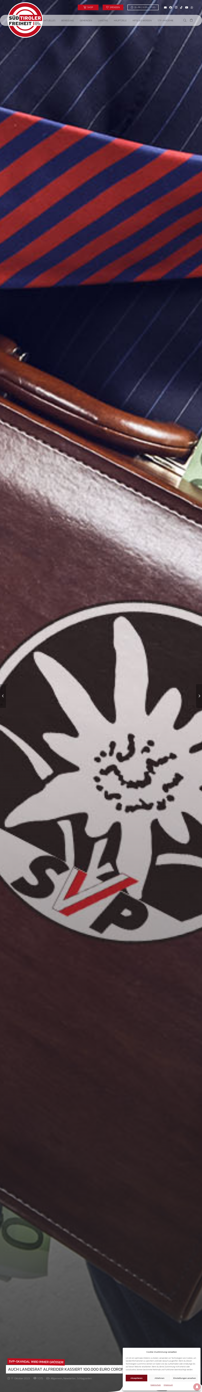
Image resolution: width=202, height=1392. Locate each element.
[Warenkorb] (191, 20)
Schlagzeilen (84, 1378)
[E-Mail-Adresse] (165, 7)
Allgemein (56, 1378)
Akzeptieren (136, 1378)
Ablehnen (159, 1378)
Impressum (168, 1385)
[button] (58, 20)
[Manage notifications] (197, 1387)
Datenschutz (156, 1385)
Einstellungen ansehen (184, 1378)
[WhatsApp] (192, 7)
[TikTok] (181, 7)
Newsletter (69, 1378)
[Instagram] (176, 7)
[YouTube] (186, 7)
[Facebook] (170, 7)
